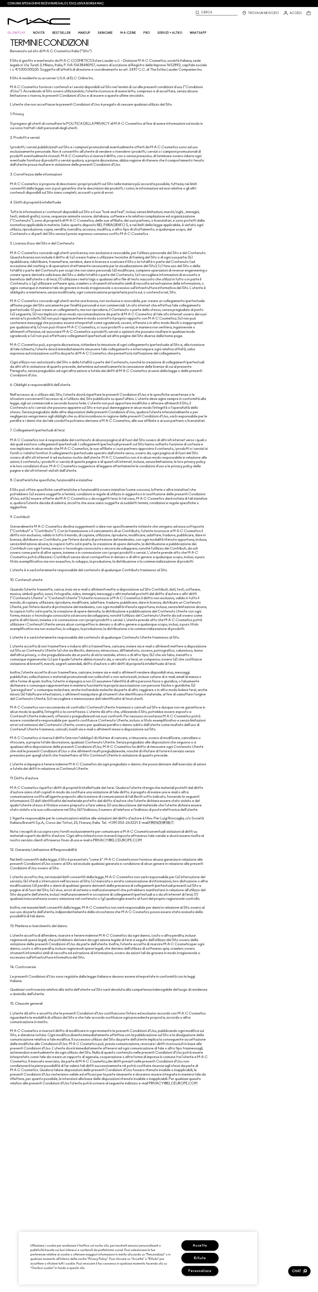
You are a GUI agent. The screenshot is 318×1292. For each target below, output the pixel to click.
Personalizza (199, 1271)
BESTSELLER (61, 32)
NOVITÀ (39, 32)
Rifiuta (200, 1258)
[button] (299, 1271)
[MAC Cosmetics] (39, 21)
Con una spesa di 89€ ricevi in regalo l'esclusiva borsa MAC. (55, 3)
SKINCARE (105, 32)
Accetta (200, 1245)
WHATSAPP (198, 32)
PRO (146, 32)
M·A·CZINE (128, 32)
